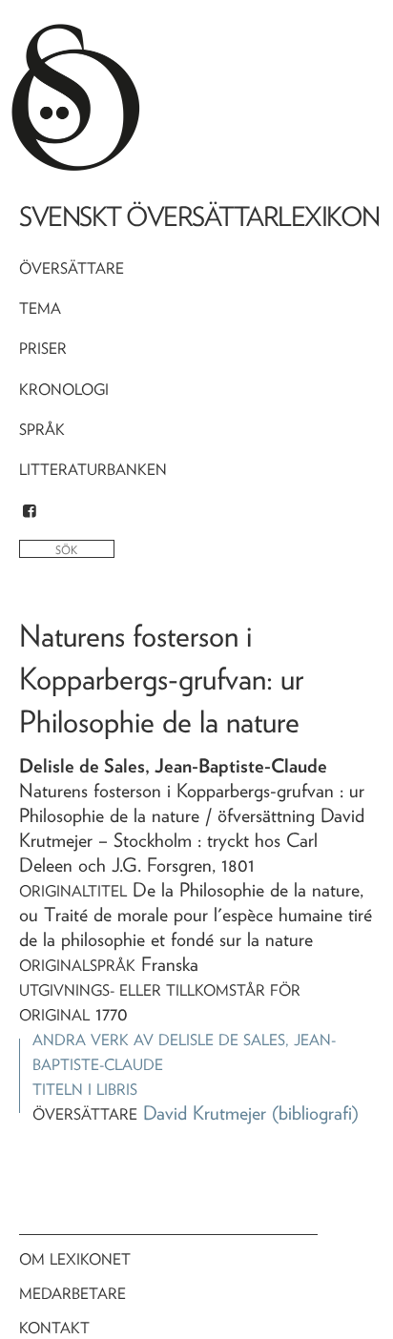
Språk (42, 430)
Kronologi (64, 390)
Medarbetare (72, 1294)
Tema (40, 308)
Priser (43, 349)
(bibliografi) (315, 1113)
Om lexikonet (75, 1259)
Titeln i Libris (84, 1090)
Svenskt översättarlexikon (199, 216)
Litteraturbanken (93, 470)
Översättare (71, 268)
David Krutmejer (204, 1113)
